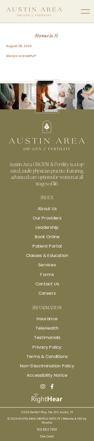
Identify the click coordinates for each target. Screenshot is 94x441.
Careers (47, 293)
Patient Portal (47, 246)
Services (47, 265)
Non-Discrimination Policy (47, 366)
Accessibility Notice (47, 375)
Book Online (47, 237)
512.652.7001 (47, 429)
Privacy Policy (46, 347)
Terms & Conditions (47, 356)
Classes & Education (47, 256)
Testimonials (47, 338)
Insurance (47, 319)
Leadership (47, 227)
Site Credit (47, 436)
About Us (46, 208)
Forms (47, 274)
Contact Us (47, 284)
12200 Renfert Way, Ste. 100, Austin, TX (47, 412)
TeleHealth (47, 328)
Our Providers (47, 218)
